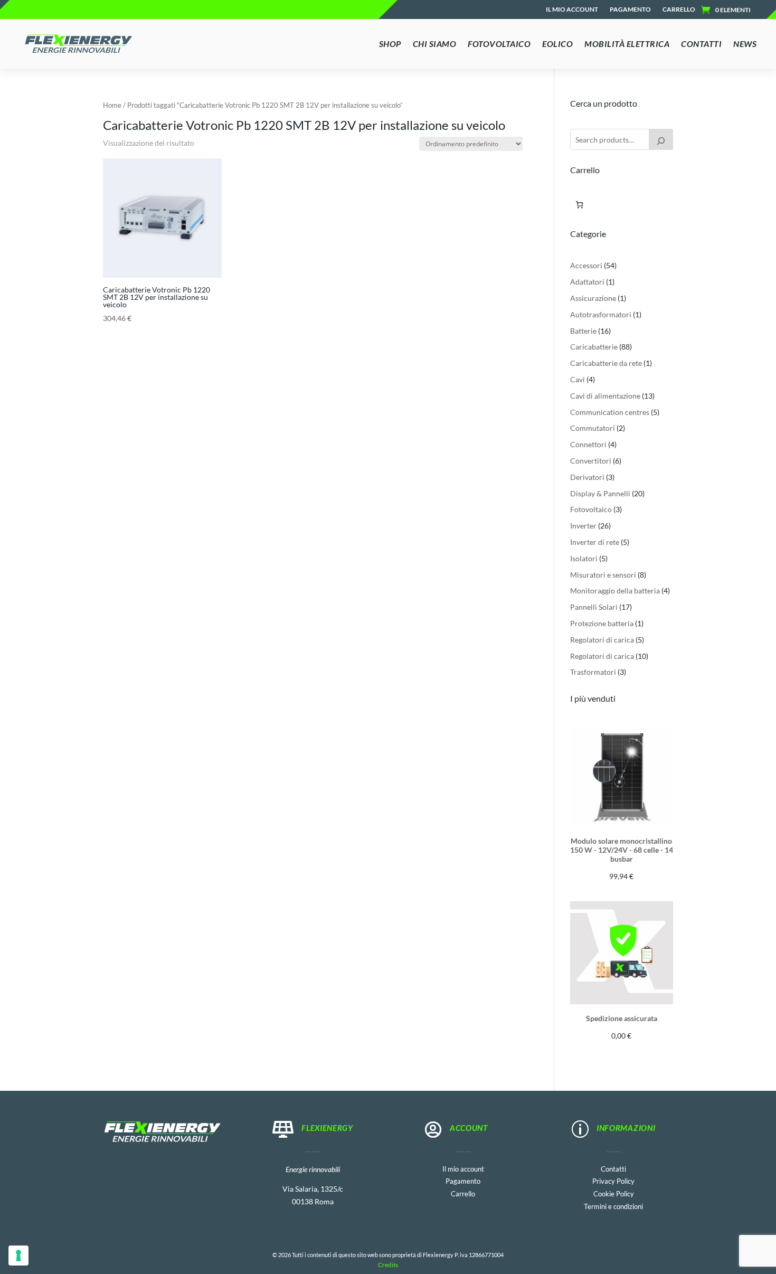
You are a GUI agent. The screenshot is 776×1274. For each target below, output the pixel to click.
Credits (388, 1265)
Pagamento (630, 9)
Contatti (613, 1168)
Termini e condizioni (613, 1205)
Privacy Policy (613, 1180)
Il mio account (572, 9)
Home (112, 105)
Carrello (679, 9)
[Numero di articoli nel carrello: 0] (579, 204)
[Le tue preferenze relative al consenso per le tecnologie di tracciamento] (18, 1255)
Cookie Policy (613, 1193)
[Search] (661, 139)
